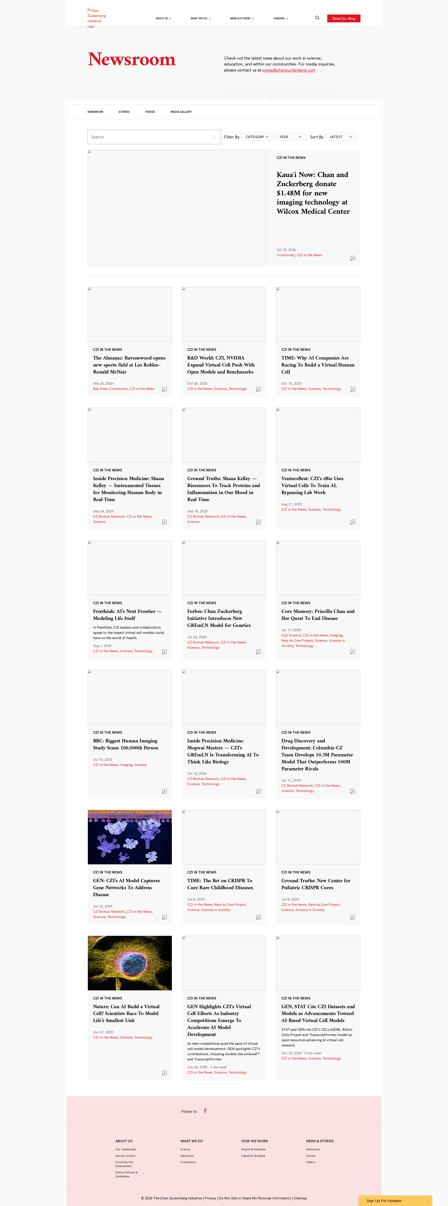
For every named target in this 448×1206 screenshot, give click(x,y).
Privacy (211, 1198)
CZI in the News (309, 255)
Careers (279, 18)
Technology (237, 388)
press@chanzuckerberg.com (289, 70)
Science (220, 388)
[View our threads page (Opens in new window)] (229, 1111)
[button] (257, 137)
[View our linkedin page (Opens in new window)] (240, 1111)
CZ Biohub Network (109, 516)
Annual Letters (125, 1155)
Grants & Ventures (253, 1149)
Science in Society (215, 910)
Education (187, 1155)
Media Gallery (181, 111)
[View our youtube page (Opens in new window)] (263, 1111)
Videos (150, 111)
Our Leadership (125, 1149)
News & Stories (240, 18)
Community (286, 255)
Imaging (336, 635)
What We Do (199, 18)
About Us (162, 18)
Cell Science (291, 635)
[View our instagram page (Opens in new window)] (217, 1111)
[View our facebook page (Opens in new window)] (206, 1111)
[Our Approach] (97, 18)
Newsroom (95, 111)
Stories (124, 111)
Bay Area (100, 388)
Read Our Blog (343, 18)
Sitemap (300, 1198)
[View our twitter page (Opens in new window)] (251, 1111)
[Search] (317, 18)
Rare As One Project (297, 640)
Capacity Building (253, 1155)
